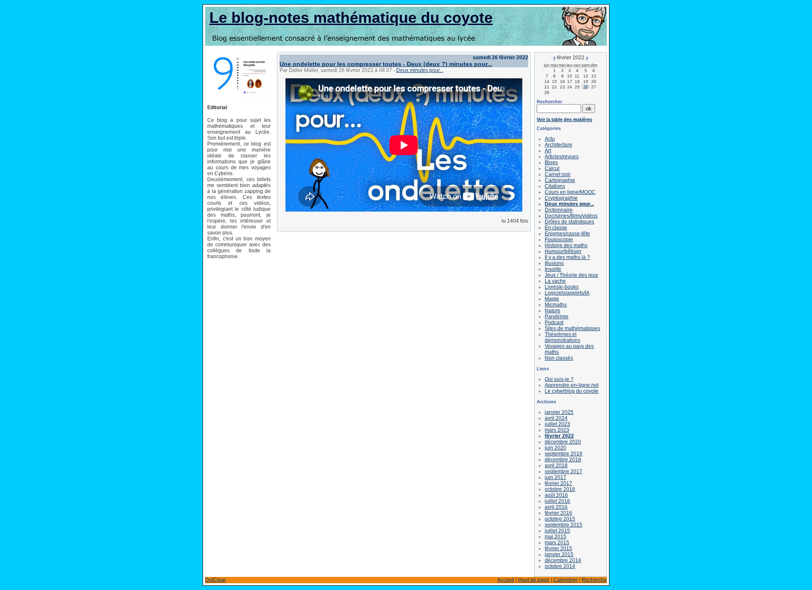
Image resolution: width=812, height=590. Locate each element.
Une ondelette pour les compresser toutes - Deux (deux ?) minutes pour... (386, 64)
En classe (556, 228)
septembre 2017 (563, 471)
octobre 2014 (560, 566)
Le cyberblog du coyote (571, 391)
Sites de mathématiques (572, 328)
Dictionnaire (559, 210)
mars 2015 (557, 543)
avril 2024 (556, 418)
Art (548, 151)
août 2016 (556, 495)
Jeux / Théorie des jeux (571, 275)
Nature (552, 311)
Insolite (553, 269)
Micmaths (556, 305)
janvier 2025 (559, 412)
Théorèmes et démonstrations (562, 337)
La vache (555, 281)
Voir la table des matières (564, 119)
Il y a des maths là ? (567, 257)
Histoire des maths (566, 245)
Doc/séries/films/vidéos (571, 216)
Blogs (551, 162)
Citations (555, 186)
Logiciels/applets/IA (567, 293)
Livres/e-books (562, 287)
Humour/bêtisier (563, 251)
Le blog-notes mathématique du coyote (351, 17)
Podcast (554, 322)
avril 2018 (556, 466)
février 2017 (558, 483)
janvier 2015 (559, 554)
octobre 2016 (560, 489)
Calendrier (565, 580)
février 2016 (558, 513)
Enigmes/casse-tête (567, 234)
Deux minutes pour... (419, 70)
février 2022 (559, 436)
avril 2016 (556, 507)
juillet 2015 (557, 531)
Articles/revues (562, 157)
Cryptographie (561, 198)
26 (586, 87)
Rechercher (549, 101)
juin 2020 (555, 448)
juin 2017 (555, 477)
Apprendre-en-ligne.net (571, 385)
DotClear (215, 580)
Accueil (505, 580)
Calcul (552, 168)
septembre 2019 (563, 454)
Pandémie (556, 317)
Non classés (559, 358)
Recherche (594, 580)
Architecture (558, 145)
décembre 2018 (563, 460)
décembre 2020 (563, 442)
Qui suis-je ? (559, 379)
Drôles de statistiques (569, 222)
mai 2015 (555, 537)
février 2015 (558, 548)
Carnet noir (558, 174)
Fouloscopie (559, 240)
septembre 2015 (563, 525)
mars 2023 (557, 430)
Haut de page (533, 580)
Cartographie (560, 180)
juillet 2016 (557, 501)
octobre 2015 (560, 519)
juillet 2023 (557, 424)
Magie (552, 299)
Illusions (554, 263)
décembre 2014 (563, 560)
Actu (550, 139)
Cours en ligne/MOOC (570, 192)
